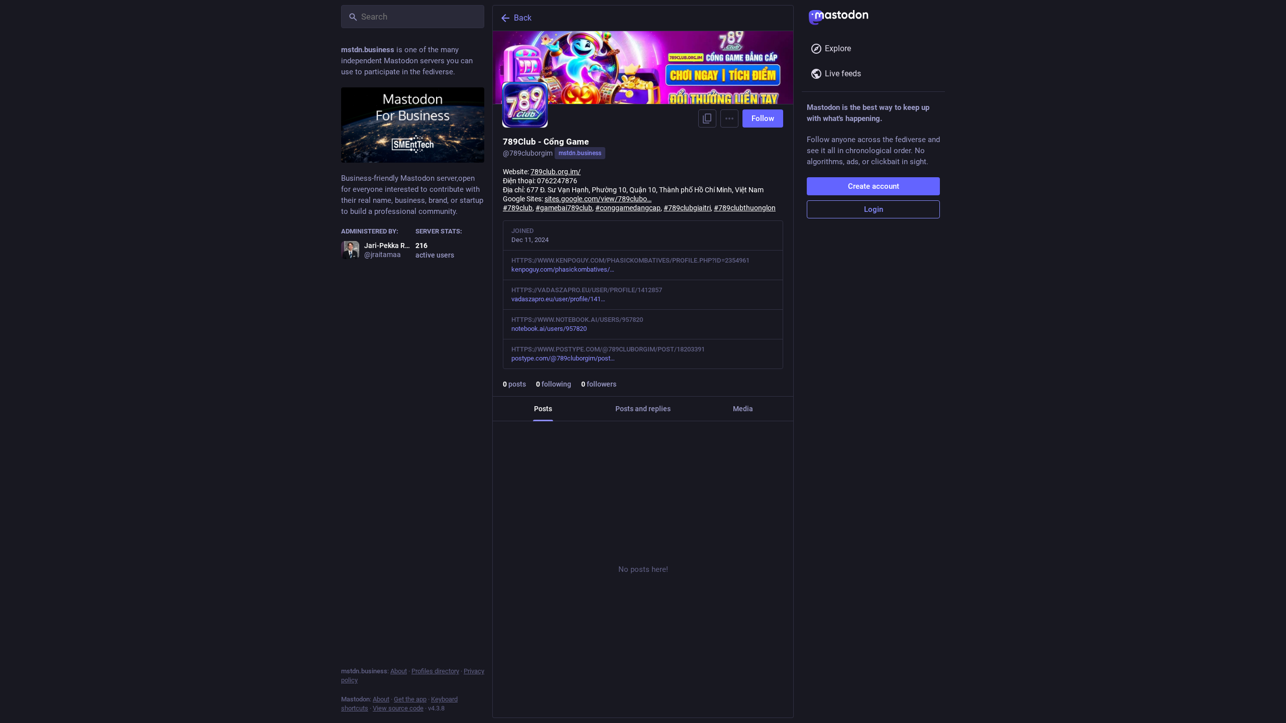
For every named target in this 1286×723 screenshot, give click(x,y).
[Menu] (729, 118)
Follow (763, 118)
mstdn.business (580, 153)
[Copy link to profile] (707, 118)
